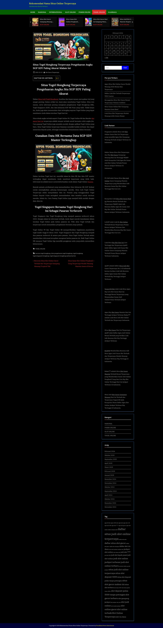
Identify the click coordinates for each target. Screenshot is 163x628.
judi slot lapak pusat (119, 555)
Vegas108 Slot (110, 289)
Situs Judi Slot (124, 266)
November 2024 (110, 483)
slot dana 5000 (118, 587)
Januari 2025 (109, 475)
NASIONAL (42, 12)
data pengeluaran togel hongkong (61, 253)
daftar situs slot (122, 539)
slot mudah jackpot (116, 606)
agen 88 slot (108, 523)
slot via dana (121, 617)
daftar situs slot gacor (115, 543)
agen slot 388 (108, 525)
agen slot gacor (122, 525)
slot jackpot (113, 602)
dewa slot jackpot (113, 549)
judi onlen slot (116, 552)
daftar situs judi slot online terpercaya (118, 534)
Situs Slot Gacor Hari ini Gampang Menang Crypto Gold (100, 20)
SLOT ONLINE (70, 12)
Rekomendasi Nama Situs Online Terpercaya (52, 3)
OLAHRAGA (112, 12)
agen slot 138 (126, 523)
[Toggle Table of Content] (56, 78)
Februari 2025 (110, 471)
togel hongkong (78, 253)
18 (114, 50)
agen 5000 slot (114, 523)
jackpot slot (120, 549)
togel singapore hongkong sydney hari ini (63, 256)
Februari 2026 (110, 451)
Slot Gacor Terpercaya (52, 72)
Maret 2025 (109, 467)
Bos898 (107, 351)
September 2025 (111, 459)
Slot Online (124, 222)
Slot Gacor (114, 155)
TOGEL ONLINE (99, 12)
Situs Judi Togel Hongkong (48, 99)
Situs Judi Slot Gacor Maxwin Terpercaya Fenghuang (127, 20)
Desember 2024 (110, 479)
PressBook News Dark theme (105, 625)
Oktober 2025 (110, 455)
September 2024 (111, 491)
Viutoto (90, 182)
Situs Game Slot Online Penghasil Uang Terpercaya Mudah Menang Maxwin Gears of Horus (72, 20)
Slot (126, 132)
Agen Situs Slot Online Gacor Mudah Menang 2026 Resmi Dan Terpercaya (117, 86)
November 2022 (110, 507)
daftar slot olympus (114, 546)
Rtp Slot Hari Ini (118, 243)
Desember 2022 (110, 503)
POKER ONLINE (84, 12)
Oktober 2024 (110, 487)
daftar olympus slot (112, 529)
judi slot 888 (108, 555)
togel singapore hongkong (41, 256)
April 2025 (108, 463)
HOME (32, 12)
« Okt (106, 57)
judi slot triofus (122, 566)
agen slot (121, 523)
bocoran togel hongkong (42, 253)
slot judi (119, 602)
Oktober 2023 (110, 499)
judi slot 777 (125, 552)
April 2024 (108, 495)
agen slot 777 (115, 525)
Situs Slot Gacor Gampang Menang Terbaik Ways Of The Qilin (47, 20)
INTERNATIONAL (55, 12)
